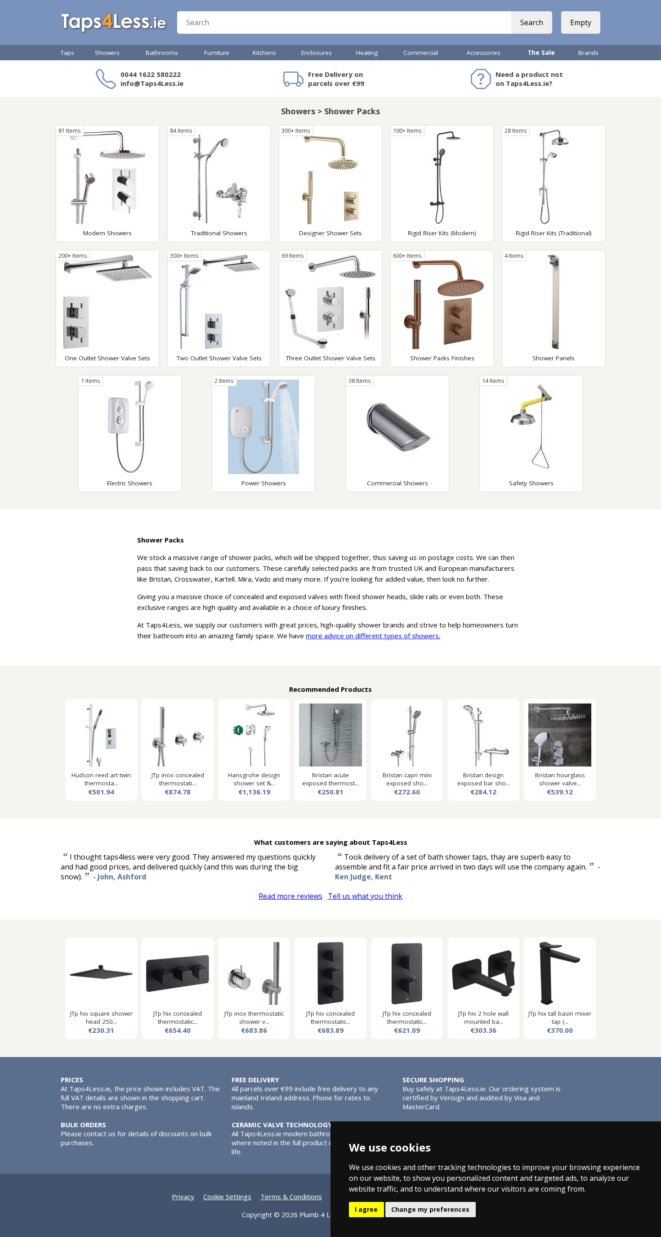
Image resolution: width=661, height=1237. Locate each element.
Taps (67, 53)
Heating (367, 53)
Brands (588, 53)
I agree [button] (366, 1209)
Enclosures (316, 53)
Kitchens (264, 53)
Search (531, 22)
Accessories (483, 53)
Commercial (420, 53)
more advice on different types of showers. (373, 635)
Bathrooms (162, 53)
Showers (107, 53)
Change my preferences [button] (430, 1209)
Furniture (216, 53)
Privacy (183, 1196)
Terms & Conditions (291, 1196)
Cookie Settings (227, 1196)
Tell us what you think (365, 896)
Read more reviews (290, 896)
